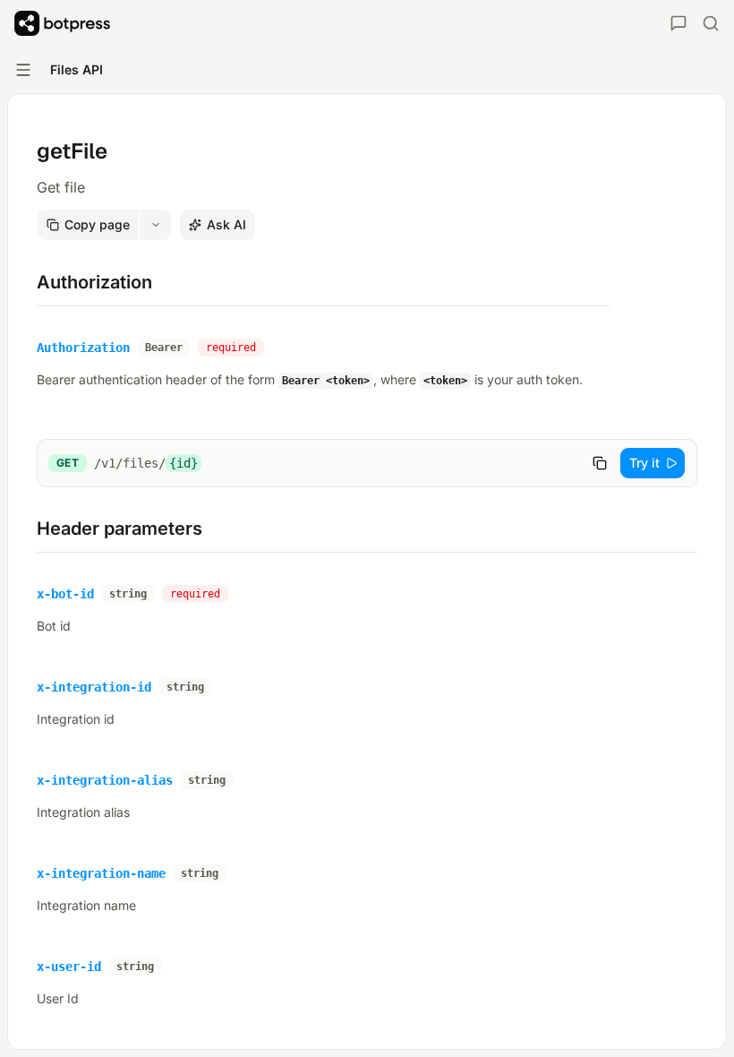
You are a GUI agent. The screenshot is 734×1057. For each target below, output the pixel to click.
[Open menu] (23, 70)
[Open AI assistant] (678, 23)
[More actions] (156, 225)
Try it (644, 462)
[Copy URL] (599, 463)
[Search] (711, 23)
